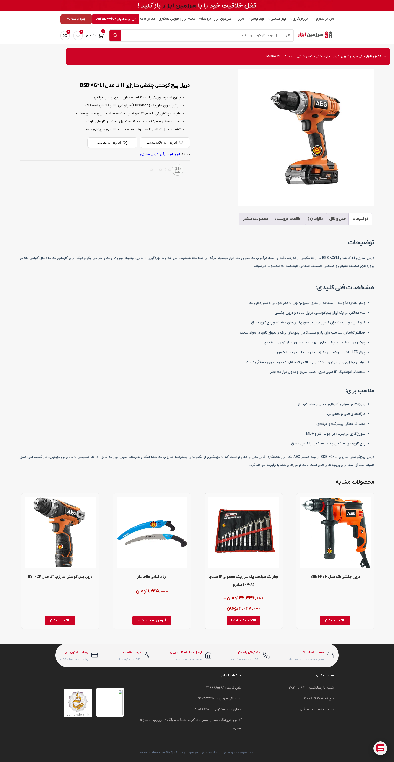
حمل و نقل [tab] (337, 219)
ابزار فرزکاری (301, 19)
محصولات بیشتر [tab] (255, 219)
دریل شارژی (349, 56)
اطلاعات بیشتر (335, 620)
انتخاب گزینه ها (243, 620)
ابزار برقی (365, 56)
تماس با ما (147, 19)
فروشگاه (205, 19)
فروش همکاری (168, 19)
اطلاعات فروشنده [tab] (288, 219)
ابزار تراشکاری (324, 19)
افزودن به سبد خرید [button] (152, 620)
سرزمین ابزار (222, 19)
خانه (382, 56)
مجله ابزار (189, 19)
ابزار (241, 19)
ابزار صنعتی (278, 19)
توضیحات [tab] (360, 219)
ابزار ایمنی (257, 19)
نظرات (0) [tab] (315, 219)
